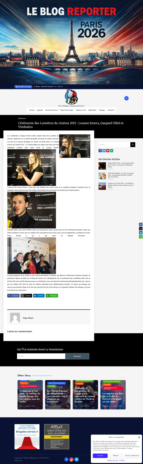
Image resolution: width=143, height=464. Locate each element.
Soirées (107, 386)
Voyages (102, 110)
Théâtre (24, 386)
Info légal (122, 460)
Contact (111, 110)
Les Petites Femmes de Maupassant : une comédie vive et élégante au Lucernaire (29, 396)
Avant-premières (51, 110)
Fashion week (81, 110)
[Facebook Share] (141, 224)
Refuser (115, 455)
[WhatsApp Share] (141, 236)
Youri (21, 406)
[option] (30, 394)
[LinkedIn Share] (141, 232)
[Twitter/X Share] (141, 228)
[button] (139, 437)
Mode (120, 380)
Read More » (111, 169)
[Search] (132, 144)
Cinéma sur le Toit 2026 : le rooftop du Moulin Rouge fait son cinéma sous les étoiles (121, 185)
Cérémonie (21, 118)
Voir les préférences (132, 455)
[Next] (124, 375)
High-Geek (92, 110)
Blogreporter (79, 406)
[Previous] (120, 375)
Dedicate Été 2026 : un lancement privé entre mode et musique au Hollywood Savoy (121, 165)
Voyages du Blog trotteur (82, 388)
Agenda (40, 110)
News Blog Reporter (29, 383)
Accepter (100, 455)
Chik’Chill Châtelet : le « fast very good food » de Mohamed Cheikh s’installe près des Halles (121, 175)
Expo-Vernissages (67, 110)
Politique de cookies (112, 460)
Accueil (31, 110)
